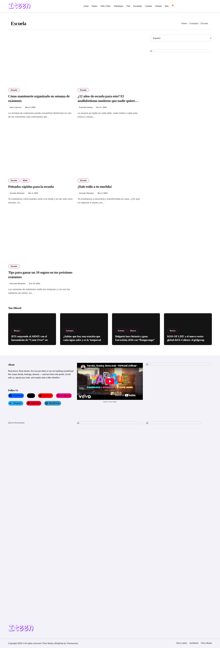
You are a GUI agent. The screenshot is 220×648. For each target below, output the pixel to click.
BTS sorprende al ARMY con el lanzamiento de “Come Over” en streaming (29, 340)
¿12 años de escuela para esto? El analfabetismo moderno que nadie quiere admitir (106, 100)
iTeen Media (206, 643)
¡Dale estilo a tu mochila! (95, 187)
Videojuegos (118, 6)
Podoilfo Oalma (86, 107)
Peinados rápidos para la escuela (31, 187)
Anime (86, 6)
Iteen (167, 6)
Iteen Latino (181, 643)
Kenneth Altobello (17, 283)
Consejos (148, 6)
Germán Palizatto (17, 193)
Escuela (14, 90)
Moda (25, 180)
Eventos (121, 331)
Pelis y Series (105, 6)
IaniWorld (194, 643)
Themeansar (72, 643)
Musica (94, 6)
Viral (128, 6)
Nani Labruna (16, 107)
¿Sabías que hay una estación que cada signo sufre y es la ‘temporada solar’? (82, 340)
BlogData (59, 643)
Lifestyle (158, 6)
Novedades (137, 6)
